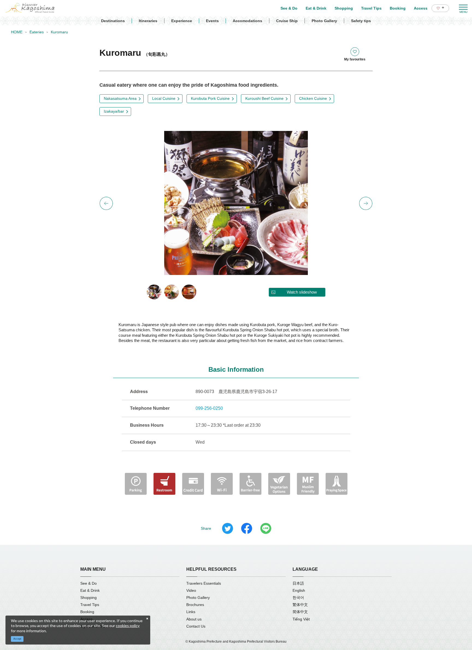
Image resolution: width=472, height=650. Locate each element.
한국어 (298, 597)
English (299, 590)
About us (194, 619)
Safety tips (361, 21)
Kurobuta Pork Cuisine (210, 98)
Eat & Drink (90, 590)
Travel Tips (89, 604)
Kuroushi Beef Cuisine (264, 98)
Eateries (37, 32)
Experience (181, 21)
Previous (106, 203)
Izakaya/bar (114, 111)
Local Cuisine (163, 98)
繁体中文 (300, 604)
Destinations (113, 21)
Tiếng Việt (301, 619)
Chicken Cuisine (313, 98)
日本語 (298, 583)
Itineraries (148, 21)
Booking (87, 612)
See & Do (88, 583)
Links (190, 612)
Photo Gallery (324, 21)
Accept (17, 638)
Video (191, 590)
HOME (16, 32)
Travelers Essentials (203, 583)
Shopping (88, 597)
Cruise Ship (287, 21)
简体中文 (300, 612)
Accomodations (247, 21)
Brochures (195, 604)
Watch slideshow (302, 292)
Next (365, 203)
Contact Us (195, 626)
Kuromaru (59, 32)
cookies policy (128, 625)
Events (212, 21)
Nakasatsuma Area (120, 98)
